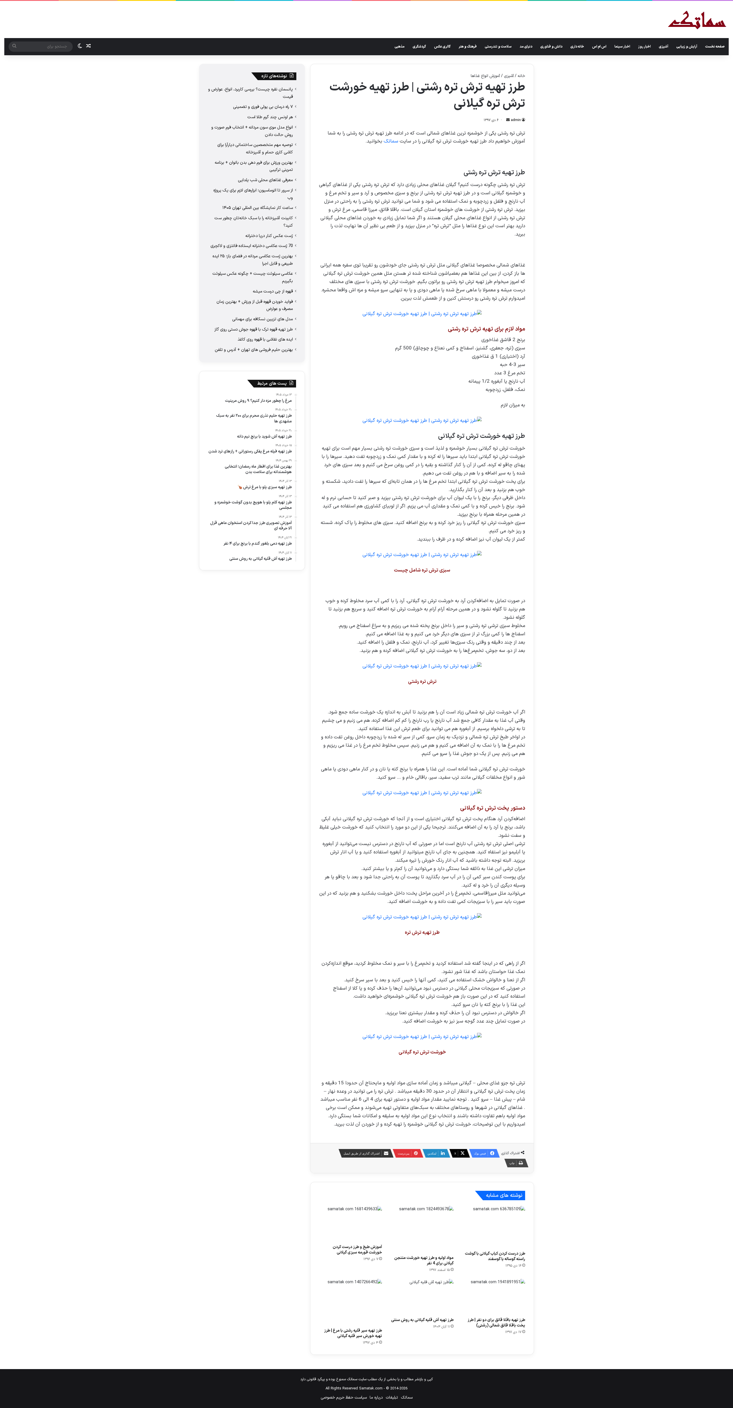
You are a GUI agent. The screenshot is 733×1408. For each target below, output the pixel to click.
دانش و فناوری (551, 46)
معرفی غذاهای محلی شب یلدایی (265, 180)
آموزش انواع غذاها (485, 76)
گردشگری (419, 46)
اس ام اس (599, 46)
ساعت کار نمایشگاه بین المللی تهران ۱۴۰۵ (257, 208)
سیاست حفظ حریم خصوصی (344, 1398)
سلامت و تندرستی (498, 46)
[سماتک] (697, 20)
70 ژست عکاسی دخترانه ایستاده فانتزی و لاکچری (251, 246)
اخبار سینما (622, 46)
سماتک (391, 141)
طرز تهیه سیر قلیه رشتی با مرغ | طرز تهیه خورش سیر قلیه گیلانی (353, 1333)
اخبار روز (644, 46)
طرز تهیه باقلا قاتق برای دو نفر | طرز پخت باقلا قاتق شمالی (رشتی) (496, 1322)
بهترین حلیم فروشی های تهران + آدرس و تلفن (254, 350)
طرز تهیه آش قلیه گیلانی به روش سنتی (422, 1320)
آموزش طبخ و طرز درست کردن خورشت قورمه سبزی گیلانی (357, 1249)
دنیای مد (526, 46)
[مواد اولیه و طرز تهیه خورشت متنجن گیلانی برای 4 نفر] (422, 1229)
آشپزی (663, 46)
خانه (521, 76)
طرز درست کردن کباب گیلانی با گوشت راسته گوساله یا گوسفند (495, 1256)
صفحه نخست (715, 46)
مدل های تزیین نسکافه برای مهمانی (262, 319)
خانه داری (577, 46)
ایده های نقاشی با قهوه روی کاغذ (265, 339)
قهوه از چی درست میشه (273, 291)
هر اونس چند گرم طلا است (270, 117)
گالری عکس (442, 46)
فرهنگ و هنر (468, 46)
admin (516, 120)
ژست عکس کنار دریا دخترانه (269, 236)
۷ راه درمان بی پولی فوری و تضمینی (263, 107)
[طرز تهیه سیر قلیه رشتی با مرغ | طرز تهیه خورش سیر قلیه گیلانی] (350, 1302)
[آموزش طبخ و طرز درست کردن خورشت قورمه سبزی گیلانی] (350, 1223)
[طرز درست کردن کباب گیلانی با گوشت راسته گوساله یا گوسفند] (493, 1227)
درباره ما (376, 1398)
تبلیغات (392, 1398)
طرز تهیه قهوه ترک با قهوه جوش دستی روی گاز (253, 329)
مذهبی (400, 46)
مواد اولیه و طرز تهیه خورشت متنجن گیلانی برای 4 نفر (424, 1260)
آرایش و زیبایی (686, 46)
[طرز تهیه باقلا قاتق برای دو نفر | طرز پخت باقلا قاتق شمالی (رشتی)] (493, 1296)
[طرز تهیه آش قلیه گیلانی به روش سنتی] (422, 1296)
